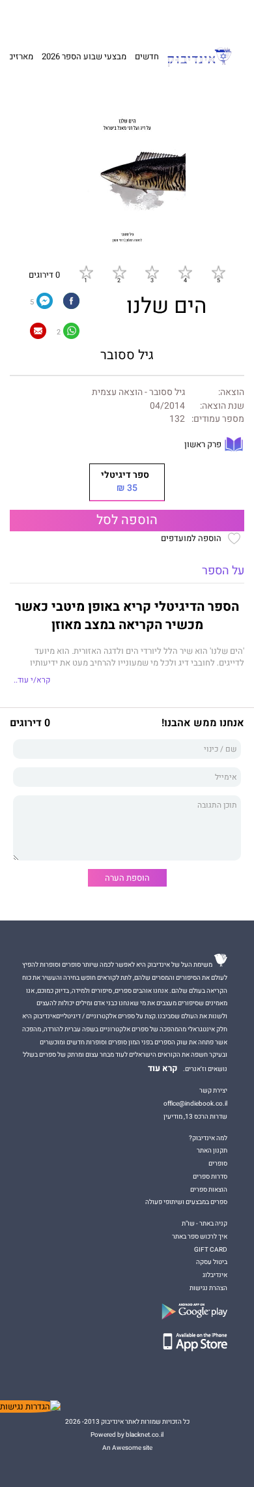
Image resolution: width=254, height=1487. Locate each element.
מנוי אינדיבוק (71, 18)
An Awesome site (127, 1447)
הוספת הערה (127, 878)
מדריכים (111, 17)
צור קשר (36, 18)
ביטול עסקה (211, 1262)
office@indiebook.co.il (195, 1103)
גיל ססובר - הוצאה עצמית (138, 392)
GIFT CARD (148, 18)
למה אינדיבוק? (187, 18)
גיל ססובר (127, 355)
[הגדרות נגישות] (30, 1406)
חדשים (147, 56)
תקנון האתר (212, 1150)
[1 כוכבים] (86, 272)
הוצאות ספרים (208, 1189)
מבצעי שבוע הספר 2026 (84, 56)
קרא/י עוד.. (32, 680)
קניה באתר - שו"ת (204, 1223)
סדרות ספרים (210, 1176)
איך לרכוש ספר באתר (199, 1236)
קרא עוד (163, 1068)
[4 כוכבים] (185, 272)
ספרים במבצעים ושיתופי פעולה (186, 1202)
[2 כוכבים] (119, 272)
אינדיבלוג (215, 1275)
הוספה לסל (127, 520)
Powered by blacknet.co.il (127, 1434)
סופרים (217, 1163)
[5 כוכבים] (218, 272)
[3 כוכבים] (152, 272)
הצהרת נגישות (208, 1288)
